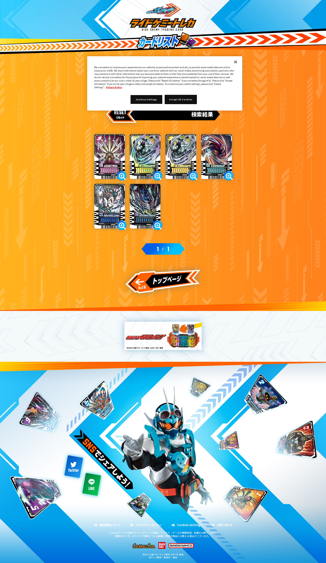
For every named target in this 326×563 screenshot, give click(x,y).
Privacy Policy (114, 87)
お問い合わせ (224, 525)
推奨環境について (110, 525)
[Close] (235, 62)
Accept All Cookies (180, 99)
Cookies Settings (189, 525)
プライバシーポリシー (149, 525)
